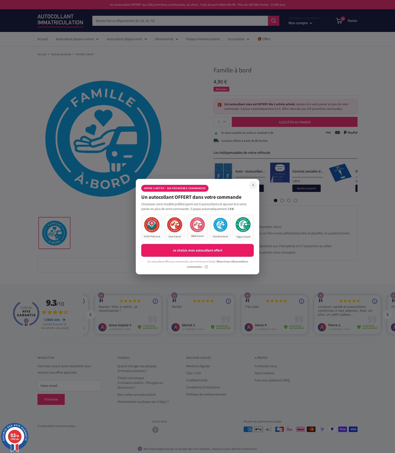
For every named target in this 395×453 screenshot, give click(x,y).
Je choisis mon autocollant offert (197, 250)
